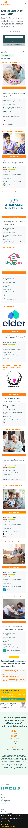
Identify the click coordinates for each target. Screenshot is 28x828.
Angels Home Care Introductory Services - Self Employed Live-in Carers (13, 367)
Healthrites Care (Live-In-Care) (13, 131)
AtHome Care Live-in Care (11, 62)
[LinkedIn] (10, 788)
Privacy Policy (4, 812)
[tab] (14, 41)
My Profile (4, 802)
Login (2, 799)
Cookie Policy (8, 821)
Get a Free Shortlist (13, 699)
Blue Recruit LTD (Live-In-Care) (13, 542)
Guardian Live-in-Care (10, 192)
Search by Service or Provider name (14, 44)
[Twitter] (14, 788)
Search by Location (14, 41)
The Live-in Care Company (11, 429)
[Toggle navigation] (25, 3)
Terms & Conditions (6, 813)
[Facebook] (2, 788)
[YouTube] (6, 788)
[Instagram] (18, 788)
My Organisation (5, 800)
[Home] (5, 3)
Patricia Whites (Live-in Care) (13, 597)
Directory (3, 803)
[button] (7, 55)
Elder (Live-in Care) (9, 306)
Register (3, 797)
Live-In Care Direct (8, 247)
